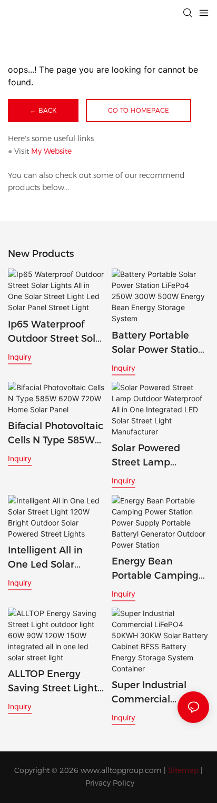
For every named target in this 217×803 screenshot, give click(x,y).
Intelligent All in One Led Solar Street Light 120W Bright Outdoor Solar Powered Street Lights (50, 558)
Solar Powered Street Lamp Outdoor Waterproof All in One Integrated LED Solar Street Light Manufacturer (159, 456)
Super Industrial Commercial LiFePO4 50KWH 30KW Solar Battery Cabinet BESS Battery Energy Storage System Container (158, 693)
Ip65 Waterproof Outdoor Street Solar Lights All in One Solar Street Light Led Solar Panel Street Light (56, 332)
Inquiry (20, 356)
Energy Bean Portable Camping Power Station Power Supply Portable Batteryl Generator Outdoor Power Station (156, 569)
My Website (51, 151)
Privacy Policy (109, 783)
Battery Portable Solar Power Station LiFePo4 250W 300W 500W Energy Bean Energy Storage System (160, 343)
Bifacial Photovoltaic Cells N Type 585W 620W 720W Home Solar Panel (55, 434)
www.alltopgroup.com (121, 770)
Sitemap (183, 770)
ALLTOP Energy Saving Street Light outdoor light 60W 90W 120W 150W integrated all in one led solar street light (56, 682)
